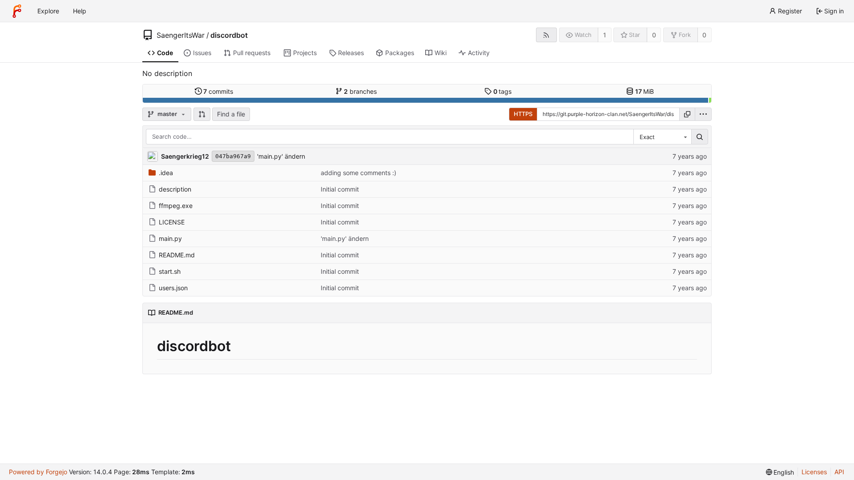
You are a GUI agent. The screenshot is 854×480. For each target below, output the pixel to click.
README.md (177, 255)
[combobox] (662, 137)
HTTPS (523, 113)
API (839, 472)
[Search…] (699, 137)
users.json (173, 288)
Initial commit (340, 189)
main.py (170, 238)
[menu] (703, 114)
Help (79, 11)
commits (218, 91)
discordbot (229, 35)
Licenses (814, 472)
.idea (166, 172)
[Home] (16, 11)
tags (502, 91)
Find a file (231, 114)
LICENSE (172, 222)
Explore (48, 11)
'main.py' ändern (281, 156)
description (175, 189)
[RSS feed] (546, 35)
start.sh (170, 271)
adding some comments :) (358, 172)
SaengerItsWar (181, 35)
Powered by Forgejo (38, 472)
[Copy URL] (687, 114)
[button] (201, 114)
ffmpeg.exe (176, 205)
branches (360, 91)
